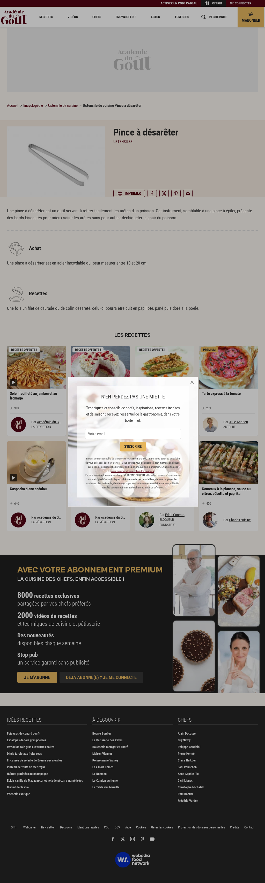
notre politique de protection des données (132, 471)
